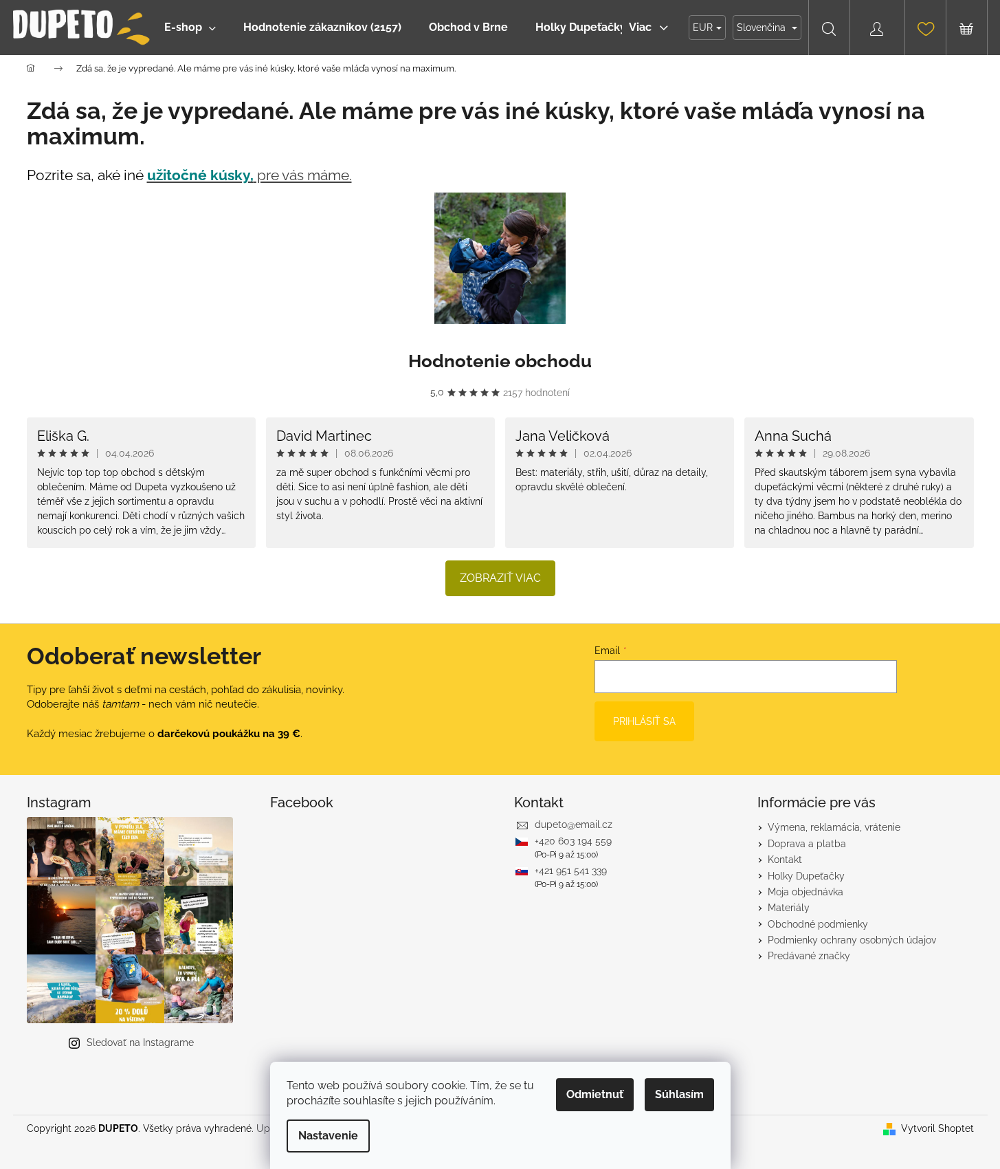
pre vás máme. (249, 175)
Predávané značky (809, 955)
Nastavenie (328, 1135)
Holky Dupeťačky (806, 876)
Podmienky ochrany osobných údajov (852, 940)
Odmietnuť (594, 1094)
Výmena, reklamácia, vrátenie (834, 827)
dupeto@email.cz (573, 824)
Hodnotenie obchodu (500, 361)
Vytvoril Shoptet (937, 1128)
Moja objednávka (805, 891)
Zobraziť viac (500, 577)
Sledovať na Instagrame (140, 1042)
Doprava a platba (807, 843)
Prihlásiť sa (644, 721)
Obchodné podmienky (818, 924)
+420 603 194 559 (573, 840)
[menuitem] (190, 27)
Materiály (789, 907)
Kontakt (785, 859)
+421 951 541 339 (571, 870)
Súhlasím (679, 1094)
